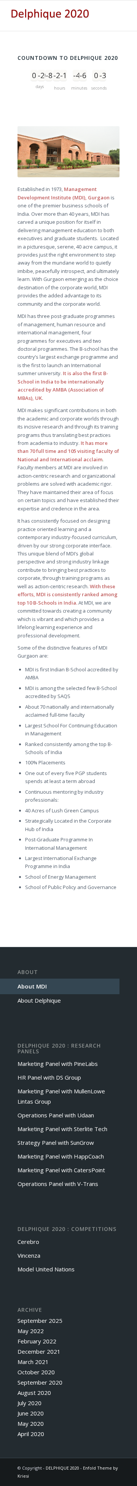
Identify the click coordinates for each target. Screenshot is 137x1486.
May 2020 (31, 1423)
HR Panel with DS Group (49, 1077)
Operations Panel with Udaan (56, 1115)
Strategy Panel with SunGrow (56, 1142)
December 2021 (39, 1351)
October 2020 (36, 1372)
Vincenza (29, 1255)
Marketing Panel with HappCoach (61, 1156)
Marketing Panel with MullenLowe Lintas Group (61, 1096)
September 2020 (40, 1382)
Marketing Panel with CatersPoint (61, 1170)
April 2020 (31, 1434)
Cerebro (28, 1241)
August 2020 (34, 1392)
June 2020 (31, 1413)
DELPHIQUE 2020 (62, 1468)
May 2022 (31, 1331)
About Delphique (39, 1000)
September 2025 (40, 1320)
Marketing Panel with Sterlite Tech (62, 1129)
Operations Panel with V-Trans (58, 1184)
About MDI (32, 986)
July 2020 (29, 1403)
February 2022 (37, 1341)
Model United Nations (46, 1269)
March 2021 (33, 1362)
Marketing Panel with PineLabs (58, 1063)
